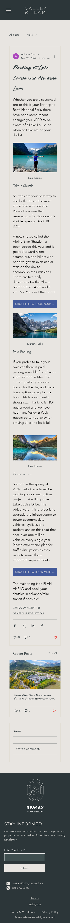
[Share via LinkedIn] (33, 626)
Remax (34, 898)
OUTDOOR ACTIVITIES (27, 607)
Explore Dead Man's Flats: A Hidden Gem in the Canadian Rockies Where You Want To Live (34, 697)
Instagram (35, 904)
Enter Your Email (14, 850)
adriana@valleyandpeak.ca (27, 883)
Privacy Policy (49, 912)
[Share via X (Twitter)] (24, 626)
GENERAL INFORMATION (28, 613)
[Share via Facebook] (14, 626)
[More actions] (55, 56)
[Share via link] (42, 626)
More (30, 34)
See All (53, 653)
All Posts (14, 34)
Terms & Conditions (23, 912)
